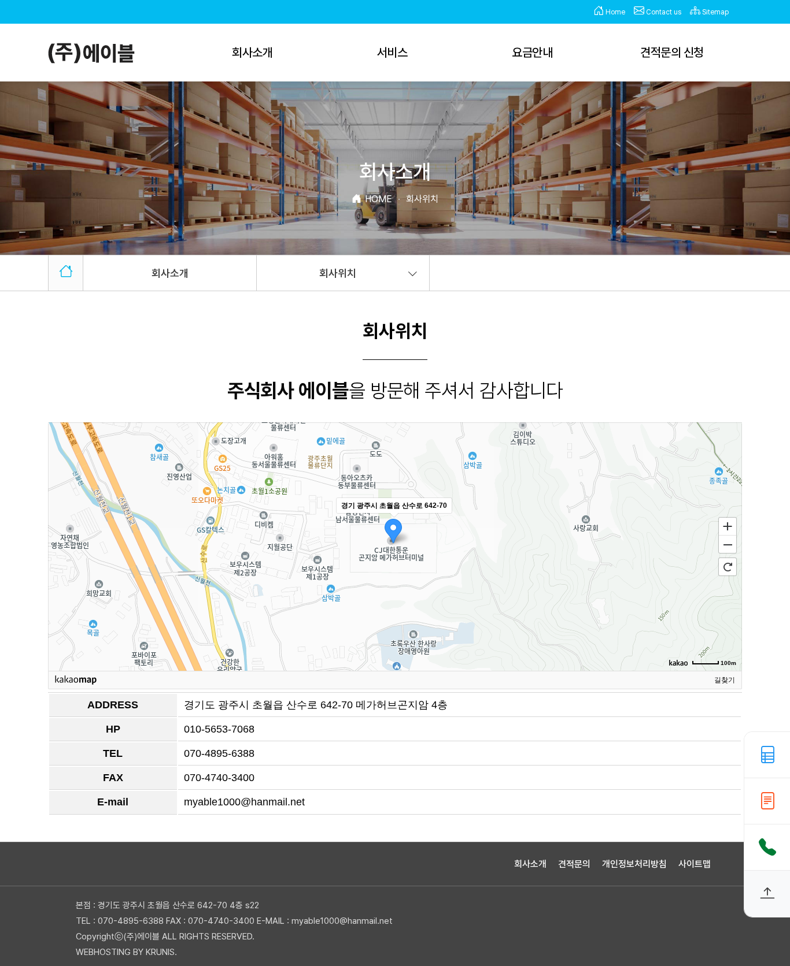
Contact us (662, 12)
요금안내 (532, 52)
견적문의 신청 (672, 52)
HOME (378, 199)
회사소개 (252, 52)
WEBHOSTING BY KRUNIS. (126, 952)
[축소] (727, 545)
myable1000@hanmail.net (244, 802)
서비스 (392, 52)
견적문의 (574, 864)
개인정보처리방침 (634, 864)
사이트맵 (694, 864)
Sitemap (714, 12)
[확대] (727, 526)
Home (614, 12)
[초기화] (727, 567)
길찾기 (724, 680)
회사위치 (337, 273)
